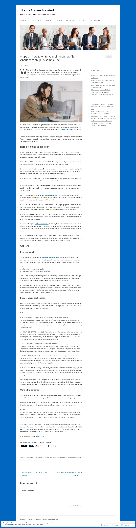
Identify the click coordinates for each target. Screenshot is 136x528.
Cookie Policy (39, 524)
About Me (23, 20)
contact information (41, 224)
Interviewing (70, 20)
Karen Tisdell (25, 195)
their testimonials (26, 429)
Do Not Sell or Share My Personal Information (46, 519)
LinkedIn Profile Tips (30, 460)
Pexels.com (40, 436)
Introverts (83, 20)
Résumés (59, 20)
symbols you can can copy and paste (53, 195)
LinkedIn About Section (69, 457)
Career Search (36, 20)
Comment (75, 505)
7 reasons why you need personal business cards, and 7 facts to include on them (102, 106)
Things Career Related (37, 10)
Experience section (66, 129)
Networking (95, 20)
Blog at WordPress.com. (26, 519)
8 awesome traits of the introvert (100, 111)
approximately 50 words (50, 257)
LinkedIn (48, 20)
